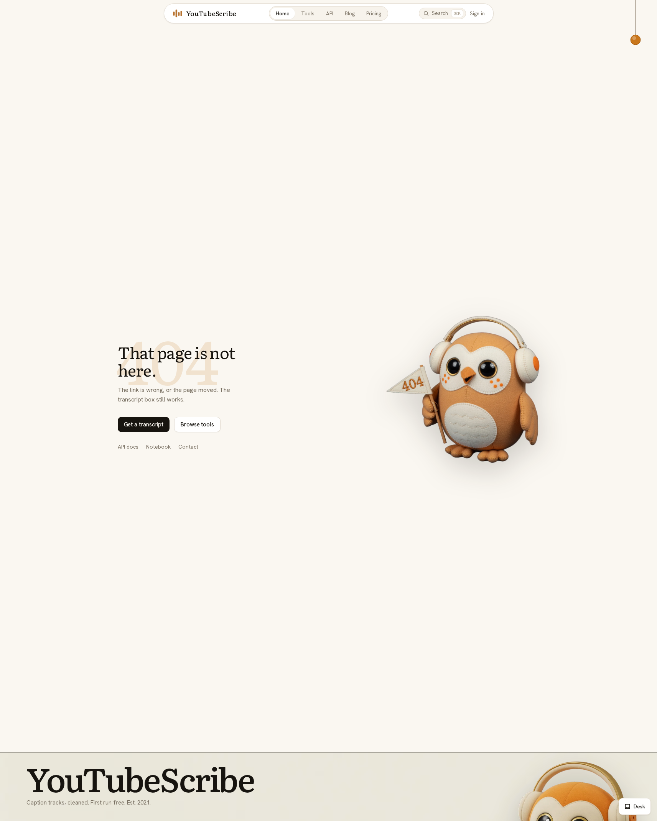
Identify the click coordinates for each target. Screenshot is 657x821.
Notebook (158, 446)
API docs (128, 446)
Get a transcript (144, 424)
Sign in (477, 13)
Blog (350, 13)
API (329, 13)
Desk (639, 806)
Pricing (373, 13)
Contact (188, 446)
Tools (308, 13)
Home (283, 13)
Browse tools (197, 424)
